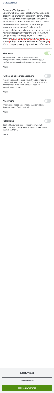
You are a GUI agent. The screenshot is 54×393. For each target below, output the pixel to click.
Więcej (5, 67)
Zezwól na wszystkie (27, 388)
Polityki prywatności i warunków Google (29, 41)
